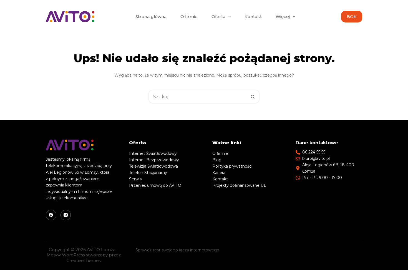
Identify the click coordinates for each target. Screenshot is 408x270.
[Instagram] (66, 215)
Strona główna (151, 16)
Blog (216, 159)
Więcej (283, 16)
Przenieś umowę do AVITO (155, 185)
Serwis (135, 178)
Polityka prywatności (232, 166)
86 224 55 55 (313, 152)
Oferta (218, 16)
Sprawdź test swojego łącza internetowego (177, 250)
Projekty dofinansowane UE (239, 185)
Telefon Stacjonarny (148, 172)
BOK (352, 16)
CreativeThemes (83, 260)
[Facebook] (51, 215)
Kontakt (253, 16)
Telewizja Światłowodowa (153, 166)
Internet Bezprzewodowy (154, 159)
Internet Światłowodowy (153, 153)
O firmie (189, 16)
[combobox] (197, 97)
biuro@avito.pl (316, 158)
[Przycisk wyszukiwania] (252, 96)
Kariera (218, 172)
